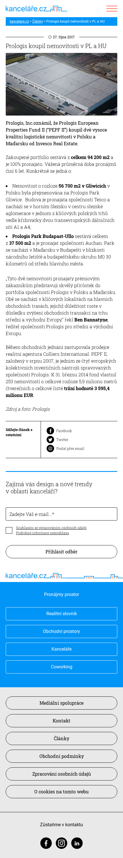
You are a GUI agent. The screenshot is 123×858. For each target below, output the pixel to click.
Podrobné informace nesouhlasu (42, 533)
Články (37, 21)
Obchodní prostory (61, 631)
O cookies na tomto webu (61, 792)
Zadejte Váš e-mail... (30, 514)
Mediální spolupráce (61, 703)
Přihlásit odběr (61, 552)
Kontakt (61, 721)
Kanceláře (61, 649)
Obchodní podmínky (61, 756)
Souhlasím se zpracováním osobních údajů (51, 527)
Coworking (61, 667)
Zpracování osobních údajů (61, 774)
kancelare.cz (19, 21)
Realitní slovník (61, 613)
